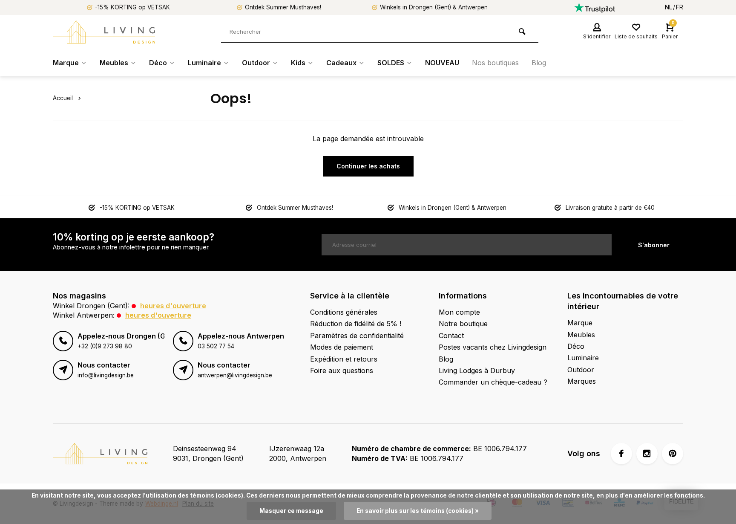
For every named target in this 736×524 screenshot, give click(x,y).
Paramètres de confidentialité (357, 335)
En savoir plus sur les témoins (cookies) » (417, 510)
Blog (539, 62)
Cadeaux (341, 62)
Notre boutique (463, 323)
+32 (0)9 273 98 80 (105, 346)
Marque (66, 62)
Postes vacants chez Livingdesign (492, 347)
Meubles (114, 62)
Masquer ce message (291, 510)
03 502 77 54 (216, 346)
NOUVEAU (442, 62)
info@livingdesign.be (106, 375)
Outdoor (256, 62)
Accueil (63, 98)
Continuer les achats (368, 166)
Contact (451, 335)
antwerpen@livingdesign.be (235, 375)
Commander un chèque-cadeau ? (493, 382)
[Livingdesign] (104, 32)
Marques (581, 381)
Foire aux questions (341, 370)
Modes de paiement (341, 347)
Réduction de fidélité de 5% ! (355, 323)
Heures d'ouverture (173, 305)
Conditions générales (343, 312)
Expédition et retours (343, 359)
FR (679, 7)
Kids (298, 62)
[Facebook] (621, 453)
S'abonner (654, 245)
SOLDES (390, 62)
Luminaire (204, 62)
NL (668, 7)
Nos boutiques (495, 62)
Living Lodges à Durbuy (477, 370)
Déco (158, 62)
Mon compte (459, 312)
